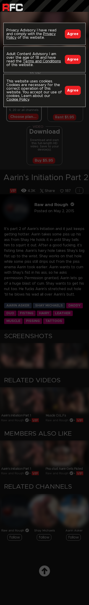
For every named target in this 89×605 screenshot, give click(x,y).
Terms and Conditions (42, 61)
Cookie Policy (17, 99)
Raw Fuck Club (12, 7)
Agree (73, 34)
